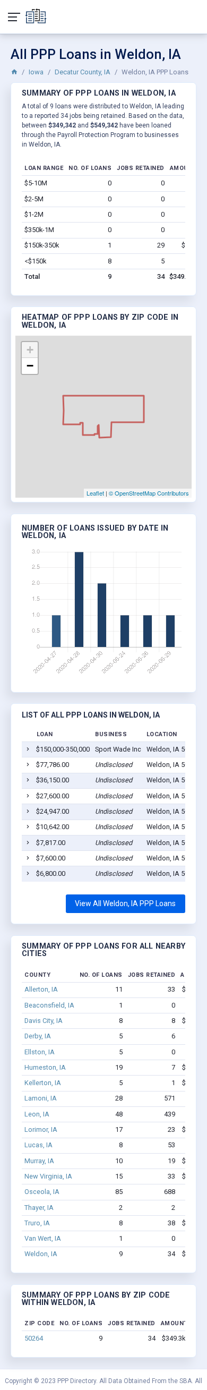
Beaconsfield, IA (49, 1005)
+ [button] (30, 349)
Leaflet (95, 493)
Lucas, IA (38, 1145)
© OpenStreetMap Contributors (149, 493)
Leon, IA (36, 1114)
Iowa (36, 72)
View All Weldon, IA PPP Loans (125, 903)
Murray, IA (39, 1161)
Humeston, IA (45, 1067)
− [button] (30, 365)
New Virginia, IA (48, 1176)
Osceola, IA (41, 1192)
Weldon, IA (40, 1254)
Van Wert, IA (42, 1238)
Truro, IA (37, 1223)
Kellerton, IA (42, 1083)
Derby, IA (37, 1036)
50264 (33, 1338)
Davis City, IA (43, 1021)
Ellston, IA (39, 1052)
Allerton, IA (41, 989)
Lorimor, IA (40, 1129)
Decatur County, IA (82, 72)
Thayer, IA (39, 1208)
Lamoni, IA (40, 1098)
